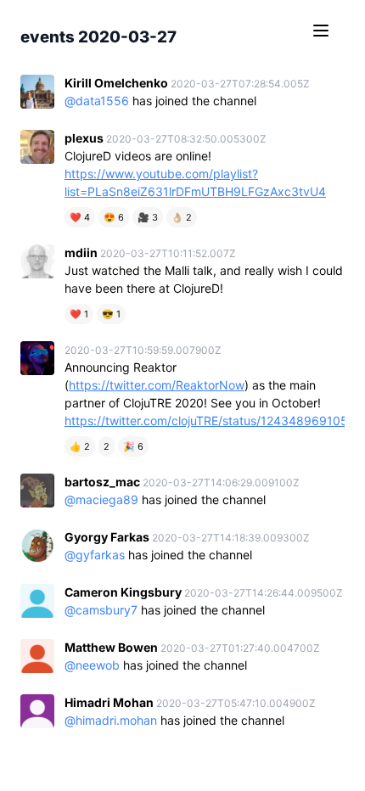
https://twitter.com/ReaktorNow (156, 385)
